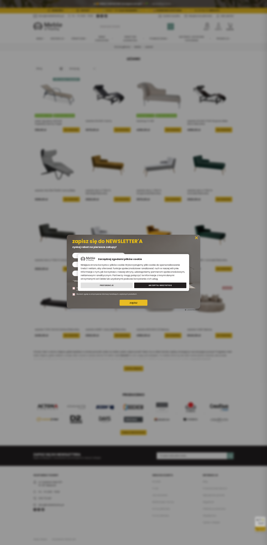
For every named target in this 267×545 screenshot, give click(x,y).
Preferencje (107, 285)
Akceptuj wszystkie (160, 285)
